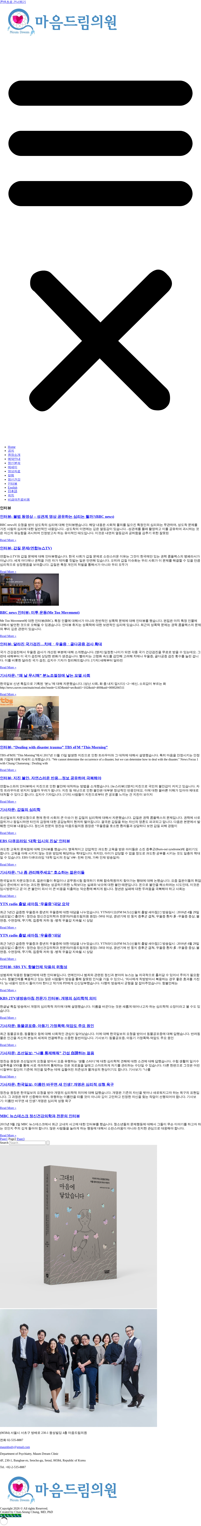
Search (4, 1142)
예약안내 (14, 459)
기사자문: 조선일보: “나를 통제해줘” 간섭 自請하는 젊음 (47, 1053)
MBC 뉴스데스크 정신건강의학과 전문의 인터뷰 (40, 1116)
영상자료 (14, 471)
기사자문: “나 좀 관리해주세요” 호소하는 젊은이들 (42, 872)
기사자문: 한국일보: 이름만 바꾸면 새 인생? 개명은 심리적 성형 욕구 (57, 1084)
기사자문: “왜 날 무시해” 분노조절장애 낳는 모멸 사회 (45, 675)
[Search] (47, 1143)
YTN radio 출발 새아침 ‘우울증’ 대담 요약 (34, 904)
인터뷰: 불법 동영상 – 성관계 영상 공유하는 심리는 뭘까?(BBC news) (57, 516)
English (12, 487)
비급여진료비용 (19, 499)
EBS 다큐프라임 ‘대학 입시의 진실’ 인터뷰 (35, 841)
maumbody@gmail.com (15, 1447)
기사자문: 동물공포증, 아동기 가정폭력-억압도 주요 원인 (47, 1026)
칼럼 (11, 475)
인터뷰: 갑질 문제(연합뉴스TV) (26, 548)
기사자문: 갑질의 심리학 (20, 810)
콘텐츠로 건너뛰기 (13, 2)
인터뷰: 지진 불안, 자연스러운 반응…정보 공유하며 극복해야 (50, 778)
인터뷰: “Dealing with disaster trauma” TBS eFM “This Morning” (54, 747)
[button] (100, 240)
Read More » (8, 540)
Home (12, 447)
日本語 (12, 491)
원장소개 (14, 454)
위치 (11, 495)
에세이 (12, 467)
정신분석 (14, 463)
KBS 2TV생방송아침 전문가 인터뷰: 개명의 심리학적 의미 (48, 998)
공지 (11, 450)
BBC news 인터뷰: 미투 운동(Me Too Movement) (39, 612)
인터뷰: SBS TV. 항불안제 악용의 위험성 (33, 967)
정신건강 (14, 479)
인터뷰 (12, 483)
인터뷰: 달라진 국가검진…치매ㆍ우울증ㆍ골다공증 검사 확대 (51, 644)
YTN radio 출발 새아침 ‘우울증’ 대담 (30, 935)
